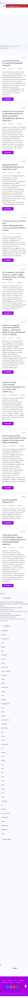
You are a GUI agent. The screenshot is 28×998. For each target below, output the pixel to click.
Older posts (2, 593)
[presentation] (0, 965)
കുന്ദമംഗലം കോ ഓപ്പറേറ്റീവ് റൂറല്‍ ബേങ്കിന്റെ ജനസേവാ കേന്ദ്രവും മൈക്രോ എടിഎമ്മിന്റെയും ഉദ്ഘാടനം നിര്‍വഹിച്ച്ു (13, 115)
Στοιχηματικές (4, 829)
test (2, 805)
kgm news (4, 395)
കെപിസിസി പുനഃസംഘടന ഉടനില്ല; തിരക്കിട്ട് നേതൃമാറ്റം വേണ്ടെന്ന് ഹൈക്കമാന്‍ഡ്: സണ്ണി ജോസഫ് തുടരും (14, 603)
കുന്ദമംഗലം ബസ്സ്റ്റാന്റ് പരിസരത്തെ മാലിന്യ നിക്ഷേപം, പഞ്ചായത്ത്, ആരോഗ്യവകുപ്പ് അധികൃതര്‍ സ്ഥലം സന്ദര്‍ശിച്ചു (13, 329)
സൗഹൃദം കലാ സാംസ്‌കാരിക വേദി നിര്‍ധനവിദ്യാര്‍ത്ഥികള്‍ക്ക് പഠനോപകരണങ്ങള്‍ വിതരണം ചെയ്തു (14, 225)
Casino (2, 663)
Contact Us (18, 982)
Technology (4, 801)
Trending (3, 809)
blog (2, 651)
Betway (3, 647)
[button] (11, 968)
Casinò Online (4, 667)
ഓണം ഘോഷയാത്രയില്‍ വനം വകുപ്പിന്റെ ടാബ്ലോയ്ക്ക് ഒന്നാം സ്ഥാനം (10, 608)
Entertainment (4, 687)
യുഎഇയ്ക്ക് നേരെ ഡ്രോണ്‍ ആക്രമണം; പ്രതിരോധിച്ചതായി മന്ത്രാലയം (10, 616)
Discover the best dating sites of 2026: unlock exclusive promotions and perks (13, 612)
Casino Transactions (6, 671)
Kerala (2, 736)
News (2, 768)
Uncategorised (4, 817)
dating (2, 683)
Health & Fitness (5, 720)
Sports (2, 797)
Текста (2, 833)
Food (2, 695)
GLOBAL (3, 716)
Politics (3, 781)
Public (2, 785)
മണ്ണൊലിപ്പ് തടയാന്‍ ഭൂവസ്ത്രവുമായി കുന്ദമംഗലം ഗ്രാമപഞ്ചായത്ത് (13, 167)
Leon (2, 748)
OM (2, 772)
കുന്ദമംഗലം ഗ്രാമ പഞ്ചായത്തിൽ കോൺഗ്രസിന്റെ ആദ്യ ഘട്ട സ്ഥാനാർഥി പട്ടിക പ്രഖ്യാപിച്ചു (13, 386)
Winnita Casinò (4, 825)
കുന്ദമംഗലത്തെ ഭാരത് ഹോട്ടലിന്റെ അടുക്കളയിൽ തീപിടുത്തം (12, 63)
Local (2, 756)
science (3, 789)
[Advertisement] (14, 30)
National (3, 760)
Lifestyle (3, 752)
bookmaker (4, 655)
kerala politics (4, 744)
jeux (2, 732)
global (2, 712)
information (4, 724)
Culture (3, 679)
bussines (3, 659)
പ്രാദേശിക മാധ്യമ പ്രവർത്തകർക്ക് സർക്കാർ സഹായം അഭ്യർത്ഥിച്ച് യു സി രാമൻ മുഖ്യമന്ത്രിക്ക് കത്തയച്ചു (14, 539)
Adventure (3, 634)
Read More (8, 99)
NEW (2, 764)
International (4, 728)
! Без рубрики (4, 630)
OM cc (2, 777)
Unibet (3, 821)
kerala (2, 740)
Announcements (5, 639)
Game (2, 708)
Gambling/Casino (5, 703)
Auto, (2, 643)
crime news (4, 675)
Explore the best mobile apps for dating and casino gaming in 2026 (12, 620)
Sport (2, 793)
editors (4, 68)
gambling (3, 699)
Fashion (3, 691)
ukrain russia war (5, 813)
